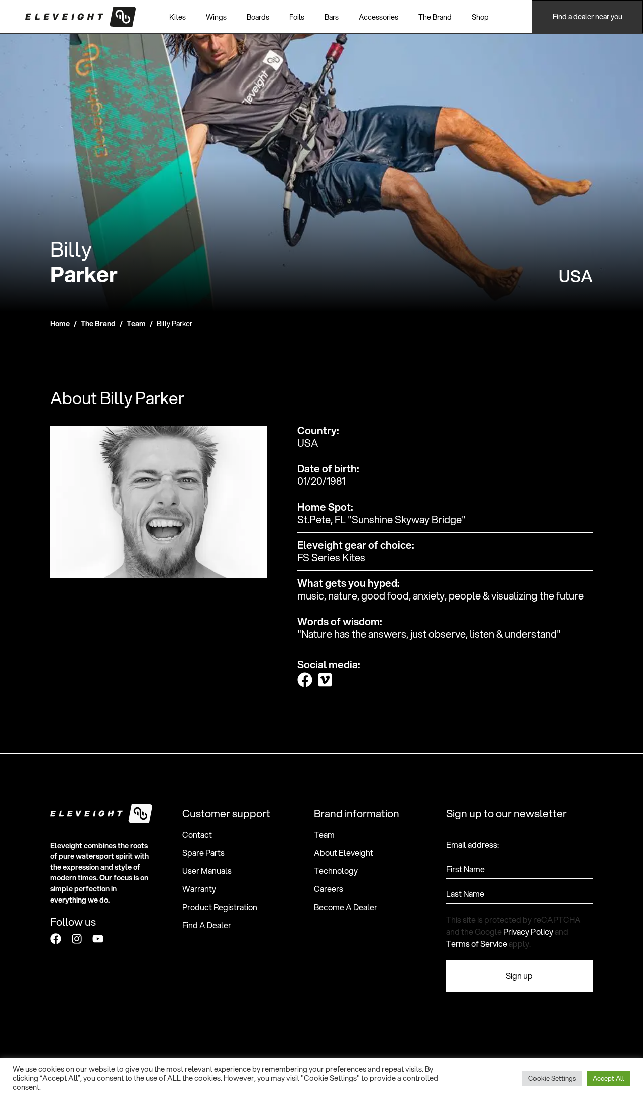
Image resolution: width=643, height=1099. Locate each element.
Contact (197, 835)
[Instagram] (76, 938)
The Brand (98, 323)
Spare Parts (203, 853)
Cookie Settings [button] (552, 1078)
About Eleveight (343, 853)
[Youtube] (97, 938)
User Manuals (207, 871)
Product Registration (219, 907)
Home (60, 323)
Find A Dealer (206, 925)
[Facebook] (55, 938)
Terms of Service (476, 943)
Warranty (199, 889)
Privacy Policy (528, 931)
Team (136, 323)
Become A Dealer (345, 907)
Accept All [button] (608, 1078)
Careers (328, 889)
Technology (336, 871)
